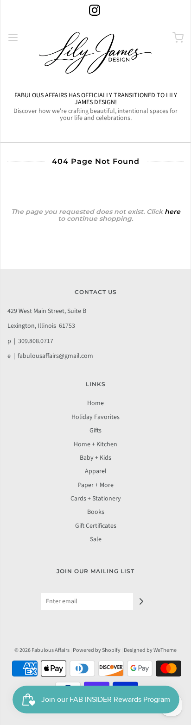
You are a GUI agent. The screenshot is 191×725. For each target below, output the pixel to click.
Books (95, 512)
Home (95, 403)
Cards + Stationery (95, 498)
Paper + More (96, 485)
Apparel (96, 471)
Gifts (95, 430)
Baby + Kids (95, 457)
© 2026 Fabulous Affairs (42, 650)
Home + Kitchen (95, 444)
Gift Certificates (95, 526)
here (172, 211)
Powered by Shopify (97, 650)
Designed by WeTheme (150, 650)
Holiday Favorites (95, 417)
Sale (96, 539)
